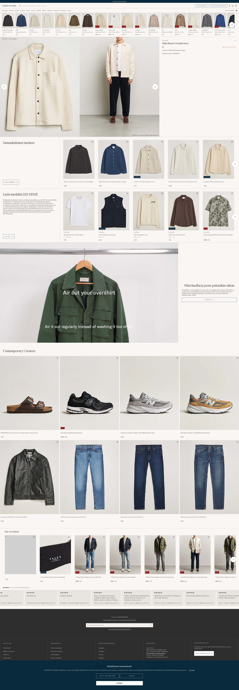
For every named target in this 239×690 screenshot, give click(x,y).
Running (55, 10)
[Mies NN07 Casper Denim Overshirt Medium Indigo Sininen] (21, 20)
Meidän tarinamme (8, 651)
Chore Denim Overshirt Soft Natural (193, 32)
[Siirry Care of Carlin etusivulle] (9, 6)
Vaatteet (11, 10)
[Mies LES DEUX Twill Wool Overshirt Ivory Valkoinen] (34, 20)
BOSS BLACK (112, 30)
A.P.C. (70, 30)
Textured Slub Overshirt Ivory (127, 32)
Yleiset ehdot (7, 658)
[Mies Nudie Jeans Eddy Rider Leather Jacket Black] (29, 477)
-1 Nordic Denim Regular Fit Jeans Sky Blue (123, 577)
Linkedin (101, 658)
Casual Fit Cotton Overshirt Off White (46, 32)
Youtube (101, 654)
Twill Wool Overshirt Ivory (33, 32)
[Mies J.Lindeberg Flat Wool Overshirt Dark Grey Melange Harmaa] (207, 20)
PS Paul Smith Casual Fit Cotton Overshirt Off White (182, 182)
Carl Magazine (230, 10)
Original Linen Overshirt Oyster (100, 32)
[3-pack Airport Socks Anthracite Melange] (55, 575)
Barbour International (8, 30)
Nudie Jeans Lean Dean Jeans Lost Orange (73, 517)
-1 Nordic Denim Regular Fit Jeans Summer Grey (159, 577)
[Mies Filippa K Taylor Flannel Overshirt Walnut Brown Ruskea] (87, 20)
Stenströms (151, 30)
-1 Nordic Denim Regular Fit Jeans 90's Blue (88, 577)
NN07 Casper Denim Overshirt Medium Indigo (112, 182)
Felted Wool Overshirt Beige (153, 32)
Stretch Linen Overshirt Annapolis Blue (220, 32)
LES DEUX (31, 30)
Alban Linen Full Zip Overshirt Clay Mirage (179, 32)
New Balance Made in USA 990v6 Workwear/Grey (195, 433)
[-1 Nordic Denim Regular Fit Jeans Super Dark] (195, 575)
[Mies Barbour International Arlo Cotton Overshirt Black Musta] (8, 20)
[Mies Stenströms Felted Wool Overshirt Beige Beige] (154, 20)
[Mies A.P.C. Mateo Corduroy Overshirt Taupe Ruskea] (74, 20)
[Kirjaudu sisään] (229, 6)
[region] (119, 598)
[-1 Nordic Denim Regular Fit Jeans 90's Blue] (90, 575)
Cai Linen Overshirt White (114, 32)
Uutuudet (5, 10)
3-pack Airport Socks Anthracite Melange (53, 577)
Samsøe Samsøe (192, 30)
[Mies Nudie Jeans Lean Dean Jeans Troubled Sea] (209, 477)
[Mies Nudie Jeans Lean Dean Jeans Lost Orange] (89, 477)
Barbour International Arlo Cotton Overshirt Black (78, 182)
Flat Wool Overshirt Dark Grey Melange (206, 32)
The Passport (7, 648)
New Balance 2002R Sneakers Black (71, 433)
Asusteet (22, 10)
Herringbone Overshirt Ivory (140, 32)
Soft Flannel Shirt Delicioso (177, 235)
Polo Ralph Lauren (220, 30)
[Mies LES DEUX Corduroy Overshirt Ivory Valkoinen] (61, 20)
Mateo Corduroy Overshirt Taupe (72, 32)
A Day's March (99, 30)
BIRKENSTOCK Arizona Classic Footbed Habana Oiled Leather (19, 433)
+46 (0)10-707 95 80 (158, 655)
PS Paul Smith (46, 30)
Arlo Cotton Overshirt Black (7, 32)
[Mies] (20, 554)
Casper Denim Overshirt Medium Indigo (21, 32)
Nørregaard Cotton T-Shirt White (73, 235)
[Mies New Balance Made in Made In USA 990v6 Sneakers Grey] (149, 393)
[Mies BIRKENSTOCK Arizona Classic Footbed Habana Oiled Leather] (29, 393)
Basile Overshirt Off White (167, 32)
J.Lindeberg (204, 30)
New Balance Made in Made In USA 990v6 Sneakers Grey (137, 433)
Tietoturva (6, 654)
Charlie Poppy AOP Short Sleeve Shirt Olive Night (218, 235)
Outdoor (49, 10)
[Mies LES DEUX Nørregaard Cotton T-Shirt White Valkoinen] (78, 210)
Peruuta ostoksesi (56, 658)
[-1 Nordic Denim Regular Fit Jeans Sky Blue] (125, 575)
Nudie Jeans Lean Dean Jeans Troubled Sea (193, 517)
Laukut (33, 10)
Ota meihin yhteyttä (56, 651)
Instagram (102, 648)
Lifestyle (38, 10)
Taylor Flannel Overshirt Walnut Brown (87, 32)
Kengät (17, 10)
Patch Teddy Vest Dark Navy (107, 235)
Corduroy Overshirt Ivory (61, 32)
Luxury (69, 10)
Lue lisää (192, 670)
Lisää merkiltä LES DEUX (20, 194)
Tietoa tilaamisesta (56, 648)
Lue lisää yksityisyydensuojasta (119, 629)
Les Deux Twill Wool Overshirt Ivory (144, 182)
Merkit (44, 10)
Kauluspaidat (13, 39)
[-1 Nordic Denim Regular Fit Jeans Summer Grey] (160, 575)
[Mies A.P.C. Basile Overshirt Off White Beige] (167, 20)
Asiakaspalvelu (202, 5)
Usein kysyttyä (55, 654)
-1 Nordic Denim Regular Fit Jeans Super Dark (193, 577)
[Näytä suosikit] (233, 6)
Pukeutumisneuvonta (218, 5)
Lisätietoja (208, 299)
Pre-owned (62, 10)
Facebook (101, 651)
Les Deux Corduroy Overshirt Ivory (214, 182)
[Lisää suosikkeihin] (92, 142)
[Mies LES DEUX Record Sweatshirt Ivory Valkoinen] (148, 210)
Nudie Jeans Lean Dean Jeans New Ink (132, 517)
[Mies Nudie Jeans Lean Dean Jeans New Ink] (149, 477)
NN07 (17, 30)
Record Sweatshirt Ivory (141, 235)
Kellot (28, 10)
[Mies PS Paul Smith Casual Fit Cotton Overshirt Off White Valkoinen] (48, 20)
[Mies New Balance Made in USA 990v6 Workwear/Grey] (209, 393)
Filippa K (84, 30)
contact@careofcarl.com (161, 657)
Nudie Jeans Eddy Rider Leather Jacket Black (14, 517)
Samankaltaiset (18, 143)
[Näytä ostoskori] (236, 6)
